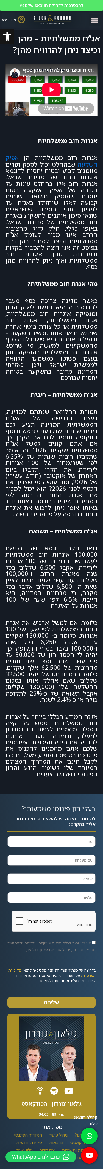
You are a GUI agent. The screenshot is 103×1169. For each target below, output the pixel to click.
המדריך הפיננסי (28, 1135)
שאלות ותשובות (76, 1150)
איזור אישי (8, 19)
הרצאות (56, 1142)
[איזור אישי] (21, 19)
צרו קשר (47, 1150)
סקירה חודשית (29, 1142)
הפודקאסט (80, 1142)
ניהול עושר (58, 1135)
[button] (7, 36)
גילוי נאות (24, 1150)
